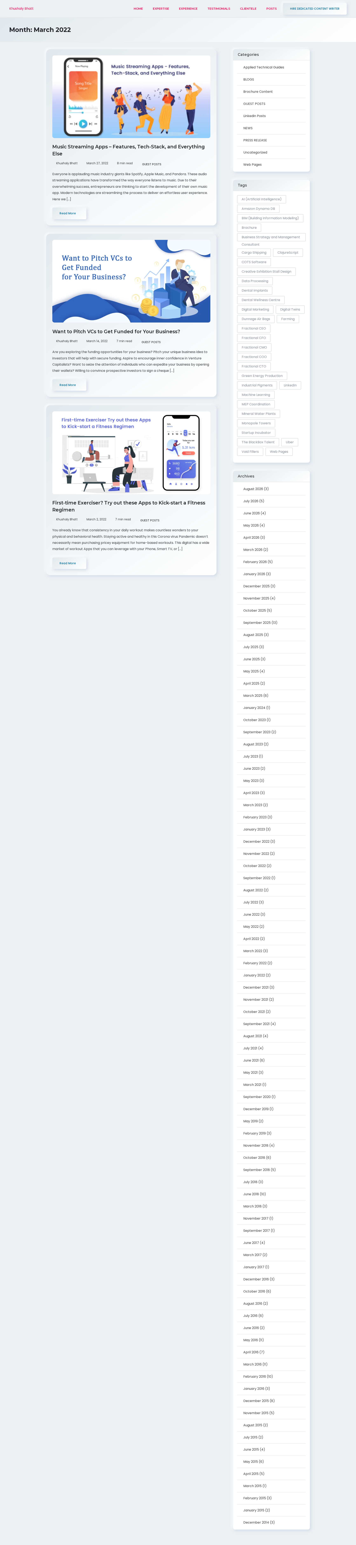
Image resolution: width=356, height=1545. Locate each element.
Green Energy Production (262, 375)
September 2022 (257, 878)
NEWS (248, 128)
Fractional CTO (254, 366)
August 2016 (252, 1303)
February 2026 (255, 562)
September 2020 (257, 1097)
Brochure (249, 227)
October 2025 (254, 610)
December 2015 (256, 1400)
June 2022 (251, 914)
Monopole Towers (256, 423)
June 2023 (251, 768)
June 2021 (251, 1060)
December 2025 (256, 586)
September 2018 (256, 1169)
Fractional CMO (254, 347)
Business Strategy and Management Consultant (271, 238)
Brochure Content (258, 91)
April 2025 (251, 683)
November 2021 (255, 999)
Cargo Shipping (254, 252)
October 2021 (254, 1011)
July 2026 (250, 501)
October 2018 (254, 1157)
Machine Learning (256, 394)
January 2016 (253, 1388)
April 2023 (251, 793)
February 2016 (254, 1376)
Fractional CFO (254, 338)
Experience (188, 9)
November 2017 (255, 1218)
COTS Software (254, 262)
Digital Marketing (255, 309)
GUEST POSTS (151, 164)
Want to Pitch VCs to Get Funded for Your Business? (116, 331)
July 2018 (250, 1182)
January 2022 (254, 975)
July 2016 (250, 1315)
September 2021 (256, 1024)
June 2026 (251, 513)
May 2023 (251, 780)
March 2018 (252, 1206)
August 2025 (253, 634)
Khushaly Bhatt (21, 8)
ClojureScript (288, 252)
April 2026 (251, 537)
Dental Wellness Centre (261, 300)
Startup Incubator (256, 432)
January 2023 (254, 829)
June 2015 (251, 1449)
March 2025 (252, 695)
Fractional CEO (254, 328)
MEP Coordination (256, 404)
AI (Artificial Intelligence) (262, 199)
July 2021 (250, 1048)
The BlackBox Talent (258, 442)
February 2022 (255, 963)
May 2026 (251, 525)
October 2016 (254, 1291)
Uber (290, 442)
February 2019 (254, 1133)
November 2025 (256, 598)
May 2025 (251, 671)
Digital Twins (290, 309)
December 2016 (256, 1279)
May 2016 (250, 1340)
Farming (288, 319)
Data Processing (255, 281)
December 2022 (256, 841)
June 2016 (251, 1328)
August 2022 (253, 890)
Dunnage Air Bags (256, 319)
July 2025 (250, 647)
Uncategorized (255, 152)
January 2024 (254, 707)
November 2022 (256, 853)
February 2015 (254, 1498)
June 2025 (251, 659)
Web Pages (252, 164)
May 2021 (250, 1072)
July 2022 (250, 902)
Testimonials (218, 9)
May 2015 (250, 1461)
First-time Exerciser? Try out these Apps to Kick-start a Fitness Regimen (128, 506)
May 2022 (251, 926)
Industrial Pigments (257, 385)
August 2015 (252, 1425)
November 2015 (255, 1413)
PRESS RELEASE (255, 140)
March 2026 (252, 549)
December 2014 (256, 1522)
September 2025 (257, 622)
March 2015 (252, 1486)
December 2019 (256, 1109)
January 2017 (253, 1267)
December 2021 (256, 987)
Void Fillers (250, 451)
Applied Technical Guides (263, 67)
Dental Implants (255, 290)
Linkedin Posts (254, 116)
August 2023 (253, 744)
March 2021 (252, 1084)
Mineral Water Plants (259, 413)
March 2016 (252, 1364)
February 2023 (255, 817)
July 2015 (250, 1437)
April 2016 (251, 1352)
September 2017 (256, 1230)
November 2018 (255, 1145)
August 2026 (253, 489)
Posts (271, 9)
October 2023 (254, 720)
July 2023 (250, 756)
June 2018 (251, 1194)
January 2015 (253, 1510)
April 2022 (251, 938)
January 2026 (254, 574)
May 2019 (250, 1121)
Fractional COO (254, 356)
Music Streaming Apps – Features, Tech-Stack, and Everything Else (128, 150)
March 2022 (252, 951)
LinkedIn (290, 385)
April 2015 (251, 1473)
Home (138, 9)
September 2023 (257, 732)
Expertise (161, 9)
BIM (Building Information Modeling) (270, 218)
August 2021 (252, 1036)
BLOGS (248, 79)
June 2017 (251, 1242)
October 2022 (254, 865)
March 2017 (252, 1255)
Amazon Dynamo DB (258, 208)
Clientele (248, 9)
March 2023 (252, 805)
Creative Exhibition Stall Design (266, 271)
